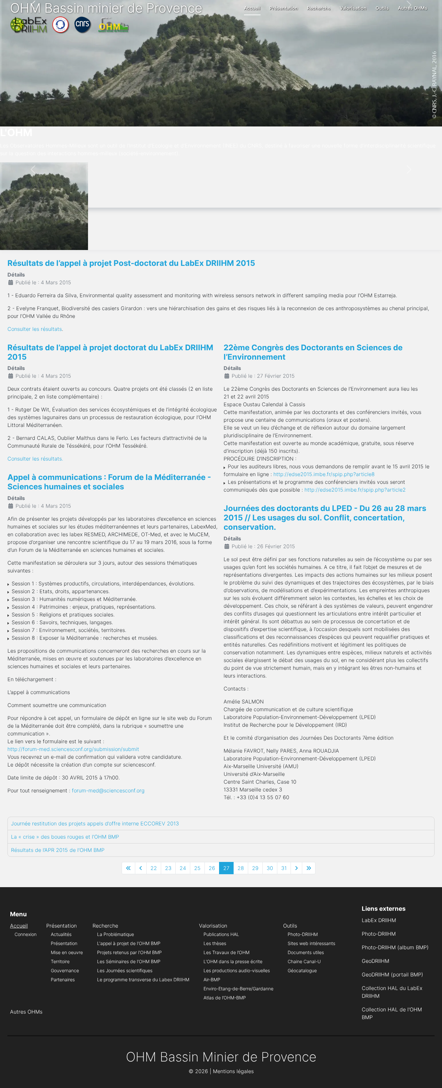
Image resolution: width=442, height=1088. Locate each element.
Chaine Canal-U (304, 961)
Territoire (60, 961)
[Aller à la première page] (128, 868)
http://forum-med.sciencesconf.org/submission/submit (73, 749)
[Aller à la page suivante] (296, 868)
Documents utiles (306, 952)
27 (226, 868)
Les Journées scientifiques (124, 970)
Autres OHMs (412, 8)
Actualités (61, 934)
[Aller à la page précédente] (141, 868)
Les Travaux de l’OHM (226, 952)
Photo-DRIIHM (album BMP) (395, 947)
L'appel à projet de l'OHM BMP (128, 943)
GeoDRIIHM (375, 961)
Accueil (252, 8)
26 (212, 868)
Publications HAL (221, 934)
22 (153, 868)
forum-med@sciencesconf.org (108, 790)
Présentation (284, 8)
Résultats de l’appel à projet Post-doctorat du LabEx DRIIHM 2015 (131, 263)
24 (183, 868)
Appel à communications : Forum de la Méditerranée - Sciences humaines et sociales (109, 482)
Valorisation (353, 8)
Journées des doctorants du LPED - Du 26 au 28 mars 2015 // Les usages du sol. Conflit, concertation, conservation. (325, 518)
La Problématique (115, 934)
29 (255, 868)
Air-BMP (212, 979)
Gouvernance (65, 970)
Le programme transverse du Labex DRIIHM (143, 979)
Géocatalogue (302, 970)
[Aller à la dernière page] (308, 868)
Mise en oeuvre (67, 952)
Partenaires (63, 979)
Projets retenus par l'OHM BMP (129, 952)
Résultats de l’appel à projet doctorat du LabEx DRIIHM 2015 (110, 352)
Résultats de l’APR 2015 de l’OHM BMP (58, 850)
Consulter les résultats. (35, 458)
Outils (382, 8)
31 (284, 868)
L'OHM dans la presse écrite (233, 961)
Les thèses (215, 943)
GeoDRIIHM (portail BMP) (392, 974)
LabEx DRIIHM (379, 920)
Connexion (26, 934)
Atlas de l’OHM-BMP (225, 997)
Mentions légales (233, 1071)
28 (241, 868)
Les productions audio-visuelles (237, 970)
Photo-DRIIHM (303, 934)
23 (168, 868)
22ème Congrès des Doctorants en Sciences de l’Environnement (313, 352)
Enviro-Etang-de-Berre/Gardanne (238, 988)
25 (197, 868)
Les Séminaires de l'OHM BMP (128, 961)
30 (270, 868)
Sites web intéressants (311, 943)
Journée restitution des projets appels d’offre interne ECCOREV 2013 (95, 823)
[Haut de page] (431, 1076)
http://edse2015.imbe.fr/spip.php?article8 (324, 474)
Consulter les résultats (34, 329)
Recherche (319, 8)
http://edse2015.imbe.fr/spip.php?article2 (355, 489)
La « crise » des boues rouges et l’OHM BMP (65, 836)
